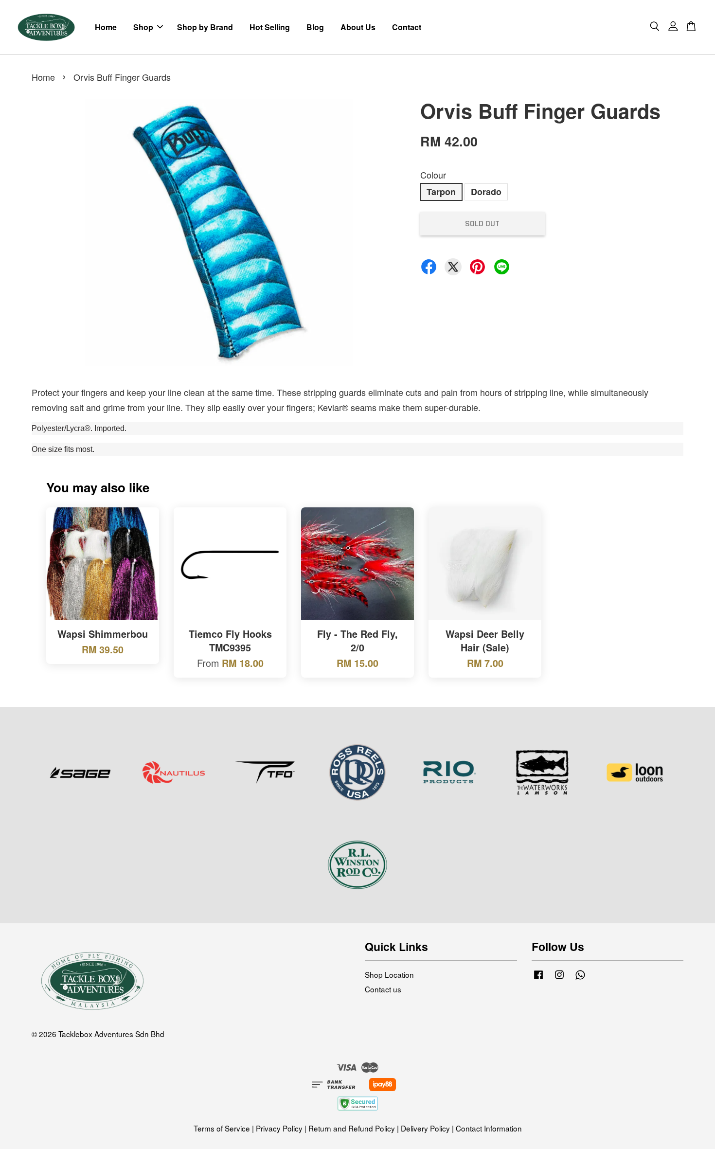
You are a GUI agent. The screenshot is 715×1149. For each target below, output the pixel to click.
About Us (357, 27)
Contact (406, 27)
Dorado (486, 191)
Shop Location (389, 974)
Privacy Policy (279, 1128)
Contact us (383, 989)
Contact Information (489, 1128)
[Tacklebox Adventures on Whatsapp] (580, 978)
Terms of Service (222, 1128)
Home (106, 27)
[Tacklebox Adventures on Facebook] (538, 978)
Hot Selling (270, 27)
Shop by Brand (205, 27)
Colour (433, 174)
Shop (143, 27)
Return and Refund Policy (351, 1128)
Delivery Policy (425, 1128)
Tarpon (441, 191)
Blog (315, 27)
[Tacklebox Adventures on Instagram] (559, 978)
